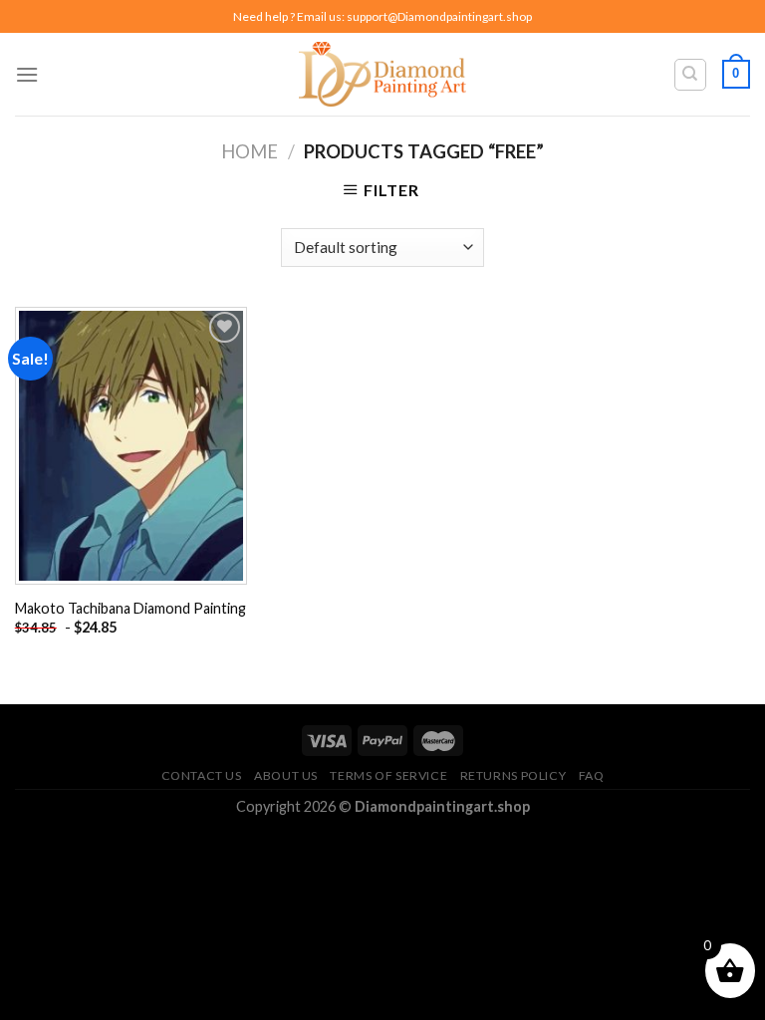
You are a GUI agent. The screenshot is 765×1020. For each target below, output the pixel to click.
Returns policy (513, 775)
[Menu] (27, 74)
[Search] (690, 75)
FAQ (592, 775)
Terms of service (388, 775)
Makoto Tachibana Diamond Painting (130, 608)
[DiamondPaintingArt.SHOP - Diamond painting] (383, 74)
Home (249, 151)
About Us (286, 775)
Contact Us (201, 775)
